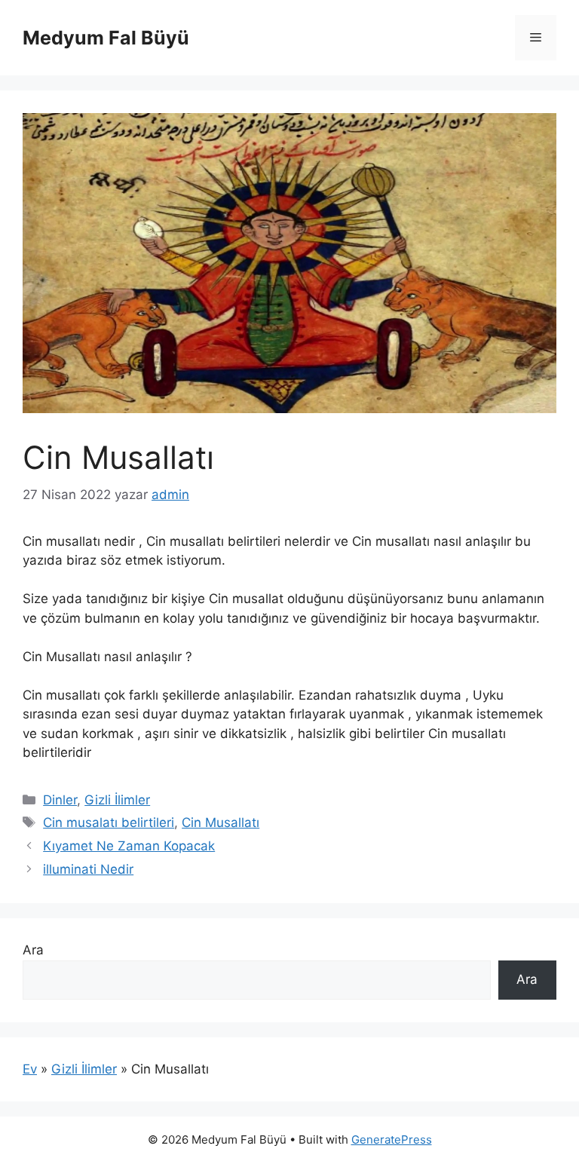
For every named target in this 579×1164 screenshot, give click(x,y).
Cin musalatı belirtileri (108, 822)
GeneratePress (391, 1139)
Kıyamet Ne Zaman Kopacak (129, 845)
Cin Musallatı (220, 822)
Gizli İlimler (117, 799)
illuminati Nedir (88, 869)
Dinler (60, 799)
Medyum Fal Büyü (106, 37)
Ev (30, 1069)
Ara (33, 949)
